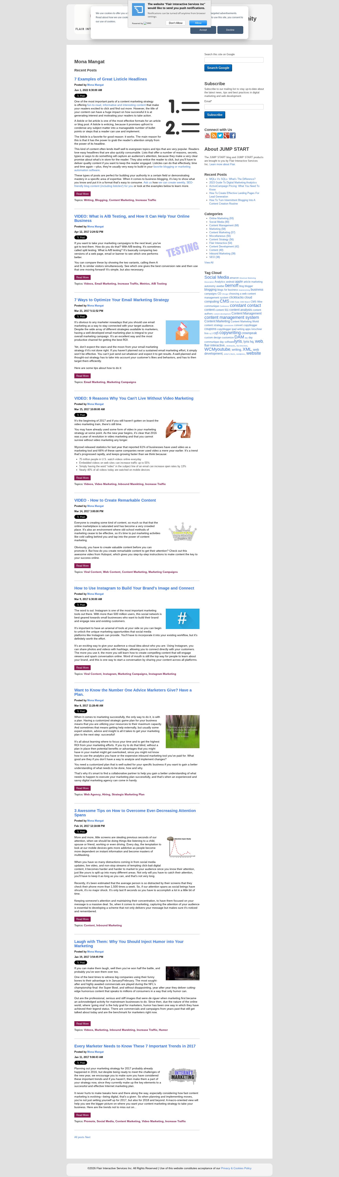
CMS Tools (234, 302)
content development (224, 246)
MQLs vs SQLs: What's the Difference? (232, 179)
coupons (210, 329)
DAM (239, 336)
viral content (92, 571)
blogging (101, 200)
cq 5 (211, 333)
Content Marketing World (245, 321)
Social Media (216, 277)
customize (228, 337)
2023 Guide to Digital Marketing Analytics (233, 182)
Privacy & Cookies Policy (236, 1168)
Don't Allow (175, 22)
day (246, 338)
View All (208, 262)
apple (239, 281)
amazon (234, 277)
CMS (224, 301)
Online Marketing (221, 218)
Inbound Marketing (109, 925)
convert (238, 325)
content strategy (221, 239)
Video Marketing (106, 484)
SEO (214, 257)
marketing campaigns (121, 382)
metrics (145, 283)
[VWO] (148, 23)
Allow (198, 22)
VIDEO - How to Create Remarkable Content (115, 500)
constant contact (245, 305)
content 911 (222, 309)
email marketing (105, 283)
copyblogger (250, 325)
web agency (92, 794)
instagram (109, 673)
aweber (220, 286)
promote (89, 1121)
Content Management (224, 225)
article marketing (253, 281)
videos (88, 283)
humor (163, 1029)
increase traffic (146, 200)
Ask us (148, 182)
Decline (230, 30)
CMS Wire (256, 301)
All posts (79, 1137)
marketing (101, 1029)
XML (247, 349)
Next (87, 1137)
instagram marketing (162, 673)
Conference (224, 306)
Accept (203, 30)
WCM (209, 349)
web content (111, 571)
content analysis (240, 309)
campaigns (210, 293)
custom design (212, 337)
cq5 (216, 333)
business (257, 289)
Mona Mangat (95, 84)
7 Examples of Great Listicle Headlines (110, 79)
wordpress (240, 354)
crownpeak (249, 333)
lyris (238, 341)
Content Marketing (121, 200)
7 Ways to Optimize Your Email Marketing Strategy (121, 300)
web (259, 341)
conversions (228, 325)
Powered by (138, 23)
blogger (249, 286)
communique (211, 306)
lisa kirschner (242, 346)
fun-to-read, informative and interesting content (116, 104)
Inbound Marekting (131, 484)
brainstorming (244, 290)
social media (105, 1121)
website (253, 353)
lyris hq (248, 341)
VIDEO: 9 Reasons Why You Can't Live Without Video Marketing (133, 398)
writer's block (229, 354)
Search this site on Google (219, 54)
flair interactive (220, 243)
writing (89, 200)
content (89, 925)
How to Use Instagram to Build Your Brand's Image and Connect (134, 588)
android (230, 281)
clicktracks (236, 297)
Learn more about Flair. (223, 164)
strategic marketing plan (128, 794)
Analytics (220, 281)
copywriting (230, 332)
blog (241, 286)
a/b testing (159, 283)
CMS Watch (245, 302)
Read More (82, 193)
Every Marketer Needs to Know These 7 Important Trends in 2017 (135, 1046)
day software (227, 341)
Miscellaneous (220, 235)
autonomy (210, 286)
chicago (225, 294)
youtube (222, 349)
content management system (231, 317)
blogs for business (227, 289)
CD (219, 293)
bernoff (231, 285)
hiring (106, 794)
